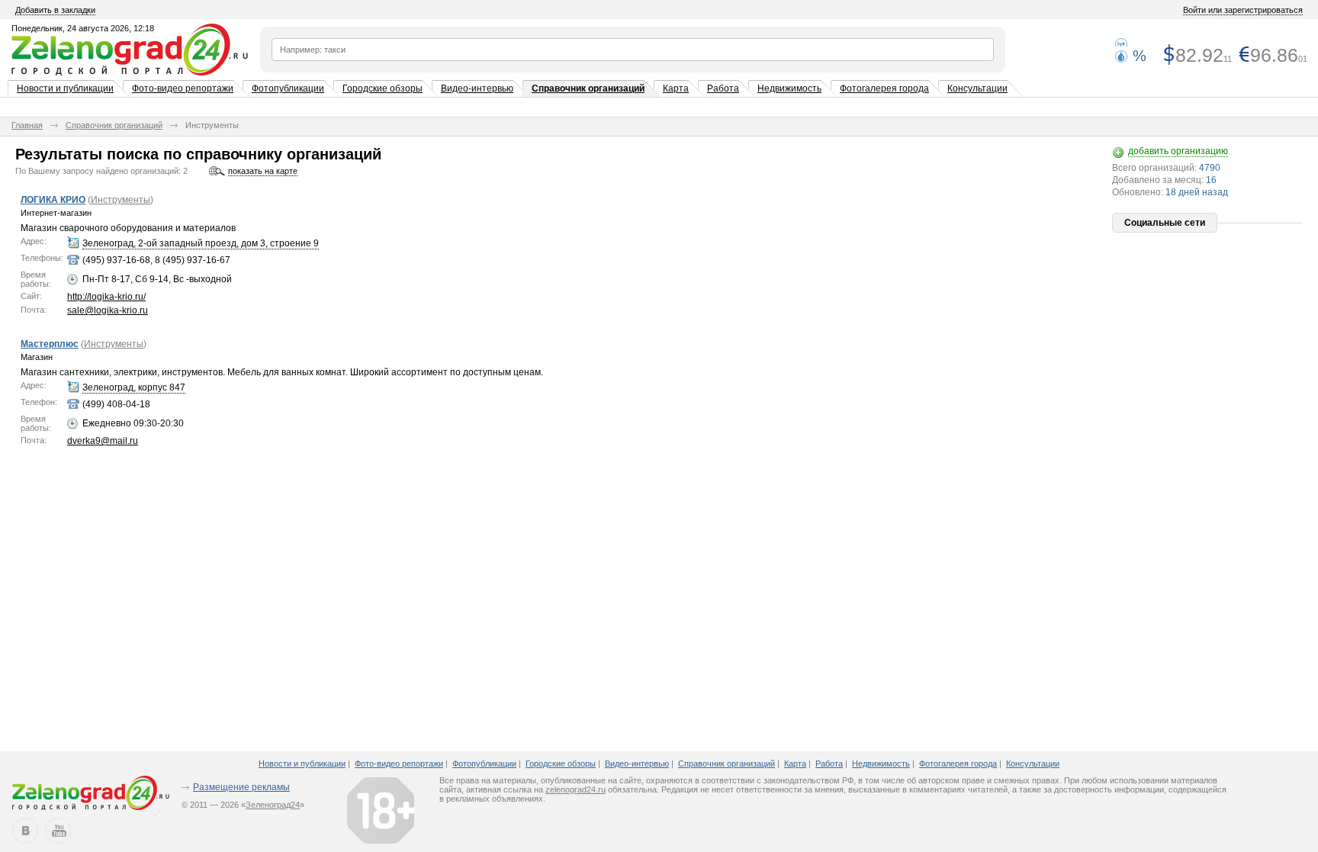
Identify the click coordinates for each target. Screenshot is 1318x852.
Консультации (977, 88)
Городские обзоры (382, 88)
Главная (27, 125)
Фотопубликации (288, 88)
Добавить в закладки (55, 9)
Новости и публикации (65, 88)
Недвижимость (789, 88)
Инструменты (120, 200)
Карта (676, 88)
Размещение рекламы (241, 787)
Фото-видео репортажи (182, 88)
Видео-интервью (477, 88)
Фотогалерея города (884, 88)
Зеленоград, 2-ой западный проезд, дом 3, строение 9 (200, 243)
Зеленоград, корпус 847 (133, 387)
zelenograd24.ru (575, 789)
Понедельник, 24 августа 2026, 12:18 (82, 28)
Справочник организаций (588, 88)
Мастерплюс (50, 344)
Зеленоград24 (273, 804)
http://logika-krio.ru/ (106, 296)
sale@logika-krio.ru (107, 310)
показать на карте (262, 170)
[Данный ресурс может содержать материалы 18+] (380, 810)
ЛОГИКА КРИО (53, 200)
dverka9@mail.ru (102, 441)
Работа (723, 88)
